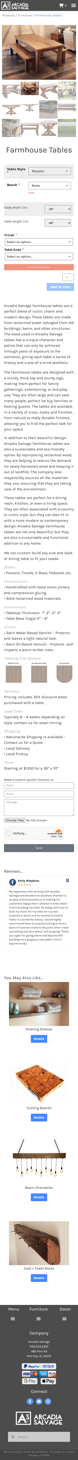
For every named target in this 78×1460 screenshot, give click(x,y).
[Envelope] (39, 1401)
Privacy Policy (13, 1452)
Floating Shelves (39, 1029)
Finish (10, 235)
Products (8, 15)
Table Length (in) (16, 221)
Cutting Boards (39, 1108)
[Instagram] (48, 1401)
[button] (13, 1318)
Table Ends (13, 249)
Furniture (25, 15)
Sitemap (55, 1452)
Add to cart (60, 287)
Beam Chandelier (39, 1187)
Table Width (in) (15, 207)
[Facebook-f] (30, 1401)
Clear (31, 192)
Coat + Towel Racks (39, 1268)
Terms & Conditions (36, 1452)
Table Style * (16, 170)
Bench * (13, 185)
